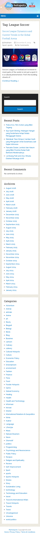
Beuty (8, 322)
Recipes (9, 457)
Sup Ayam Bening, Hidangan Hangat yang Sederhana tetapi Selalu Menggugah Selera (20, 133)
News (8, 437)
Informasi (9, 404)
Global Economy (12, 391)
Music (8, 431)
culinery (9, 348)
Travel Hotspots (12, 503)
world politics (11, 520)
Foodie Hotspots (12, 385)
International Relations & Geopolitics (20, 414)
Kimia (8, 417)
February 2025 (11, 247)
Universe (9, 516)
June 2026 (10, 195)
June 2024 (10, 274)
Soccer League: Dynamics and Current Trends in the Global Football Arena (17, 35)
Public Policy (11, 454)
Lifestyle (9, 427)
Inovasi (8, 408)
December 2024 (12, 254)
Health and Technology (15, 401)
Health (8, 398)
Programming (11, 447)
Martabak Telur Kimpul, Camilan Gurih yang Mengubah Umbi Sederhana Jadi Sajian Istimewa (21, 141)
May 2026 (10, 198)
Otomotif (9, 441)
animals (9, 312)
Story (8, 483)
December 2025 (12, 215)
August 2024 (11, 267)
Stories (8, 480)
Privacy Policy (15, 532)
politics (9, 444)
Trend (8, 510)
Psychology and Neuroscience (18, 450)
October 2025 (11, 221)
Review (9, 464)
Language (10, 424)
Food (8, 381)
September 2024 (13, 264)
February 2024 (11, 287)
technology (10, 490)
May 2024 (10, 277)
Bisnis (8, 332)
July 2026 (9, 192)
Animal (8, 309)
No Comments (23, 45)
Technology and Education (16, 493)
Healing (9, 394)
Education (10, 362)
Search (7, 97)
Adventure (10, 306)
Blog (8, 335)
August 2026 (11, 188)
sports (9, 45)
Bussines (9, 338)
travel (8, 496)
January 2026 (11, 211)
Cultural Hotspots (13, 352)
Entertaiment (11, 365)
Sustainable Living (13, 487)
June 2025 (10, 234)
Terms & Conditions (28, 532)
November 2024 (12, 257)
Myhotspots (13, 530)
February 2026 (11, 208)
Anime (8, 315)
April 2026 (10, 201)
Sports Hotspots (12, 477)
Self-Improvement (13, 467)
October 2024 (11, 261)
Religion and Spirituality (15, 460)
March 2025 (10, 244)
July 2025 (9, 231)
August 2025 (11, 228)
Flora (8, 378)
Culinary (9, 345)
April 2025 (10, 241)
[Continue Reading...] (10, 81)
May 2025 (10, 238)
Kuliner (8, 421)
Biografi (9, 325)
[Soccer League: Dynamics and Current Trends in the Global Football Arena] (20, 58)
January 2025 (11, 251)
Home (6, 532)
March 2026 (10, 205)
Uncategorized (12, 513)
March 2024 (10, 284)
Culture (9, 355)
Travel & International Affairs (17, 500)
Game (8, 388)
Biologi (8, 329)
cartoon (9, 342)
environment (11, 368)
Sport (4, 45)
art (7, 319)
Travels (9, 506)
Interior (8, 411)
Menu (3, 16)
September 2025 (12, 224)
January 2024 (11, 290)
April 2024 (10, 280)
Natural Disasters (12, 434)
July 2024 (9, 271)
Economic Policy (12, 358)
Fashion (9, 371)
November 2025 (12, 218)
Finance (9, 375)
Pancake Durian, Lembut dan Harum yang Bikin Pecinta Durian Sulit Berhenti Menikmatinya (20, 150)
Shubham (8, 43)
